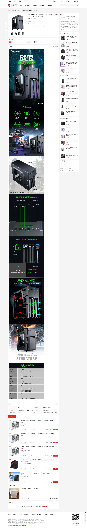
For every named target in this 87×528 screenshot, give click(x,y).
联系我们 (15, 514)
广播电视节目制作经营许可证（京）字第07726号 (16, 521)
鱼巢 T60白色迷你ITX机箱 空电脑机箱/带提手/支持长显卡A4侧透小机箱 (37, 420)
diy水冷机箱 (62, 170)
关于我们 (9, 514)
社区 (20, 1)
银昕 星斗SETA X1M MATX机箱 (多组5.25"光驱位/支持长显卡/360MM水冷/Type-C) (39, 473)
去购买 (56, 429)
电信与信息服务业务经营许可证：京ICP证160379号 (26, 519)
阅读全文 (22, 425)
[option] (12, 33)
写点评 (45, 506)
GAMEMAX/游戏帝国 (70, 16)
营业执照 (42, 520)
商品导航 (27, 5)
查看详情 (62, 29)
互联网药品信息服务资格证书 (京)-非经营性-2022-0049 (31, 520)
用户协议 (46, 514)
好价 (15, 1)
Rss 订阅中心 (76, 525)
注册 (77, 1)
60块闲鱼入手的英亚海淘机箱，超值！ (30, 488)
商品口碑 (26, 416)
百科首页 (14, 10)
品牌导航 (35, 5)
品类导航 (50, 5)
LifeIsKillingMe (54, 498)
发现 (10, 420)
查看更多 (56, 403)
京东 (51, 429)
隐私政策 (52, 514)
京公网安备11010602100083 (12, 519)
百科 (25, 1)
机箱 (27, 10)
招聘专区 (20, 514)
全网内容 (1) (19, 416)
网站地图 (26, 514)
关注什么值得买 (76, 523)
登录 (75, 1)
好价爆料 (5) (11, 416)
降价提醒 (34, 18)
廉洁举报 (39, 514)
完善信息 (56, 46)
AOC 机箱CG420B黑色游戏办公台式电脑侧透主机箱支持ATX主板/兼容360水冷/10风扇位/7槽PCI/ (39, 460)
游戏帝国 (30, 10)
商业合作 (61, 1)
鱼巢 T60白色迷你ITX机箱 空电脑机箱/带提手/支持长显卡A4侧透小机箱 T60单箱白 (39, 446)
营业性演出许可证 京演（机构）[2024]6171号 (15, 520)
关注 (57, 14)
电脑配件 (23, 10)
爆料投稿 (67, 1)
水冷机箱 (61, 168)
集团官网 (54, 1)
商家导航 (42, 5)
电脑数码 (18, 10)
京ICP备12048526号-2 (38, 519)
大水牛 (70, 168)
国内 (10, 433)
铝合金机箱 (71, 170)
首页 (10, 1)
